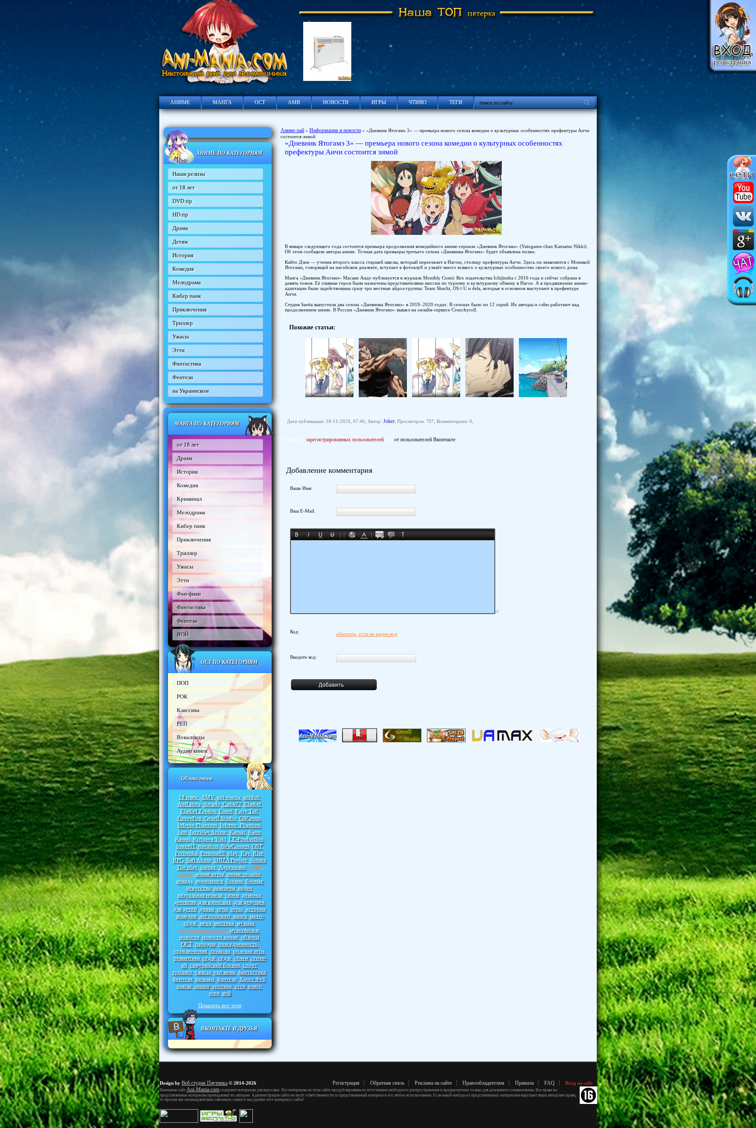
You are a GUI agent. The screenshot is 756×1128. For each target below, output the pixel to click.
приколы (220, 951)
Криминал (189, 499)
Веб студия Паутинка (205, 1083)
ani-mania (229, 797)
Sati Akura (198, 860)
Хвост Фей (252, 979)
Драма (180, 228)
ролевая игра (249, 951)
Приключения (189, 309)
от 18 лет (183, 187)
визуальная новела (200, 895)
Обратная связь (387, 1083)
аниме (185, 874)
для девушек (249, 902)
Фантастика (186, 363)
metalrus (208, 846)
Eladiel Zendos (198, 811)
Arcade (211, 804)
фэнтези (227, 979)
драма (207, 909)
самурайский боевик (215, 965)
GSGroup (250, 818)
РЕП (182, 723)
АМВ (294, 102)
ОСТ (260, 102)
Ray (245, 853)
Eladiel (252, 804)
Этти (178, 350)
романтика (187, 958)
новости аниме (220, 937)
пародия (205, 944)
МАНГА (222, 102)
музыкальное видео (203, 930)
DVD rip (182, 201)
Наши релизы (188, 174)
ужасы (203, 972)
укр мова (224, 972)
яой (226, 993)
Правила (524, 1083)
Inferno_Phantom (240, 825)
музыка (246, 923)
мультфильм (244, 930)
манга (240, 916)
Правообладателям (483, 1083)
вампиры (224, 888)
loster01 (186, 846)
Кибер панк (186, 296)
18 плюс (188, 797)
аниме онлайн (243, 874)
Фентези (182, 377)
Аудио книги (192, 750)
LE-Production (246, 839)
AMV (207, 797)
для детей (185, 909)
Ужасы (180, 336)
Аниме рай (292, 130)
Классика (188, 710)
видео (245, 888)
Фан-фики (189, 593)
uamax (208, 867)
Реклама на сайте (433, 1083)
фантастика (252, 972)
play (233, 853)
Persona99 (212, 853)
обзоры (250, 937)
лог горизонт (215, 916)
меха (205, 923)
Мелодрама (186, 282)
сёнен (241, 958)
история (255, 909)
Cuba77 (232, 804)
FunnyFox (189, 818)
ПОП (183, 683)
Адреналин (232, 867)
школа (184, 986)
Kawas (182, 839)
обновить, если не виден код (366, 634)
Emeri (226, 811)
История (182, 255)
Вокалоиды (191, 737)
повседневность (238, 944)
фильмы (204, 979)
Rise (258, 853)
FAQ (549, 1083)
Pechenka (186, 853)
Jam (182, 832)
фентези (182, 979)
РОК (182, 696)
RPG (178, 860)
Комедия (183, 268)
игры (237, 909)
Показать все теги (220, 1005)
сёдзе (224, 958)
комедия (186, 916)
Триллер (182, 323)
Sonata (258, 860)
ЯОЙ (183, 634)
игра (222, 909)
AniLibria (189, 804)
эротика (222, 986)
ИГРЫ (378, 102)
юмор (255, 986)
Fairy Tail (246, 811)
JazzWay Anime (208, 832)
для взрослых (215, 902)
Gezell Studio (220, 818)
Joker (389, 421)
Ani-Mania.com (202, 1089)
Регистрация (346, 1083)
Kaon (254, 832)
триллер (182, 972)
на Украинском (190, 391)
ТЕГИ (455, 102)
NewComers (235, 846)
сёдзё (209, 958)
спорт (250, 965)
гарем (232, 895)
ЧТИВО (418, 102)
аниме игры (210, 874)
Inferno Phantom (197, 825)
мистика (224, 923)
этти (239, 986)
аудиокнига (209, 881)
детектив (185, 902)
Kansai (237, 832)
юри (214, 993)
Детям (180, 241)
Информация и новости (335, 130)
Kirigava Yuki (209, 839)
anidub (251, 797)
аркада (184, 881)
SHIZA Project (230, 860)
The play (187, 867)
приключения (190, 951)
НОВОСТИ (336, 102)
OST (257, 846)
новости (189, 937)
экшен (202, 986)
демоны (251, 895)
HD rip (180, 214)
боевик (234, 881)
